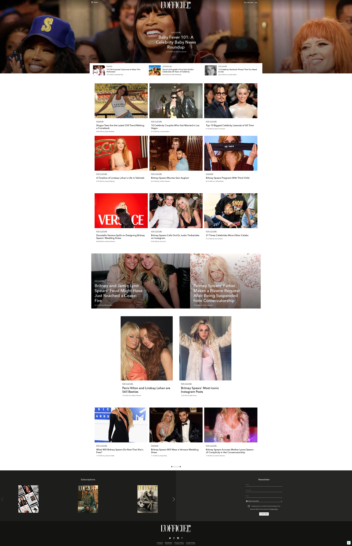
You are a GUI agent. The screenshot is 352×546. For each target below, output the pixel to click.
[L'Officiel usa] (176, 5)
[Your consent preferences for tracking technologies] (349, 543)
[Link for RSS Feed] (182, 538)
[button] (174, 499)
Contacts (160, 543)
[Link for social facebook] (174, 538)
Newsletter (168, 543)
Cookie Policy (190, 543)
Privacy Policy (274, 509)
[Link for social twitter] (170, 538)
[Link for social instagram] (178, 538)
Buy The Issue (248, 2)
